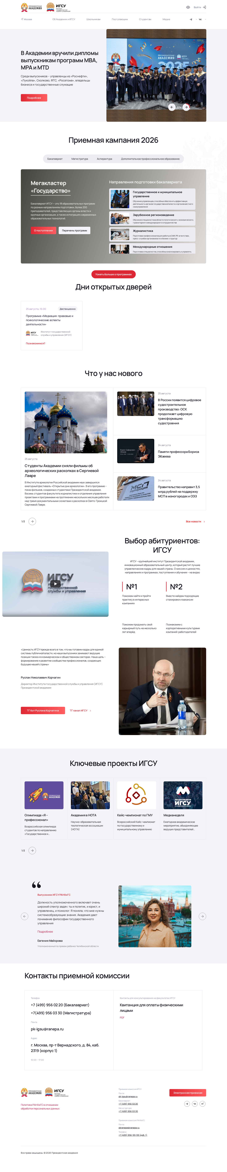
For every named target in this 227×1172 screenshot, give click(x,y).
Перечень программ (74, 230)
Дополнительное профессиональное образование (150, 158)
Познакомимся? (35, 343)
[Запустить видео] (55, 584)
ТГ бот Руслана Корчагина (43, 710)
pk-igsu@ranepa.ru (47, 1028)
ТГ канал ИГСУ (78, 710)
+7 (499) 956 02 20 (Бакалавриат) (60, 1004)
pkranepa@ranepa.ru (129, 1127)
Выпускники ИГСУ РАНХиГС (54, 894)
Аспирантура (104, 158)
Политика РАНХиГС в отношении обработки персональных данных (40, 1106)
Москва (28, 19)
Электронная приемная (187, 1092)
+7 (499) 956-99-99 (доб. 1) (133, 1135)
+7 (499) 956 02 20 (128, 1103)
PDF (122, 1017)
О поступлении (43, 230)
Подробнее (45, 931)
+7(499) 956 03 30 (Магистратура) (61, 1012)
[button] (172, 107)
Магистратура (79, 158)
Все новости (193, 521)
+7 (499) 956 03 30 (128, 1111)
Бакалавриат (55, 158)
